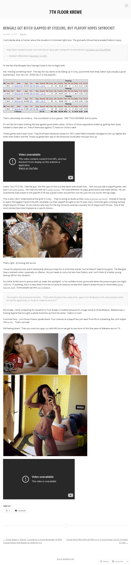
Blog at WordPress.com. (65, 559)
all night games (16, 189)
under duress (53, 189)
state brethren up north (95, 198)
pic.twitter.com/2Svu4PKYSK (98, 49)
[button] (30, 354)
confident (44, 287)
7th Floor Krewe (65, 12)
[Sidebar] (126, 5)
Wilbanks (23, 34)
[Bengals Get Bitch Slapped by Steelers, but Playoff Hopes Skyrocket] (65, 525)
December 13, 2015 (38, 55)
